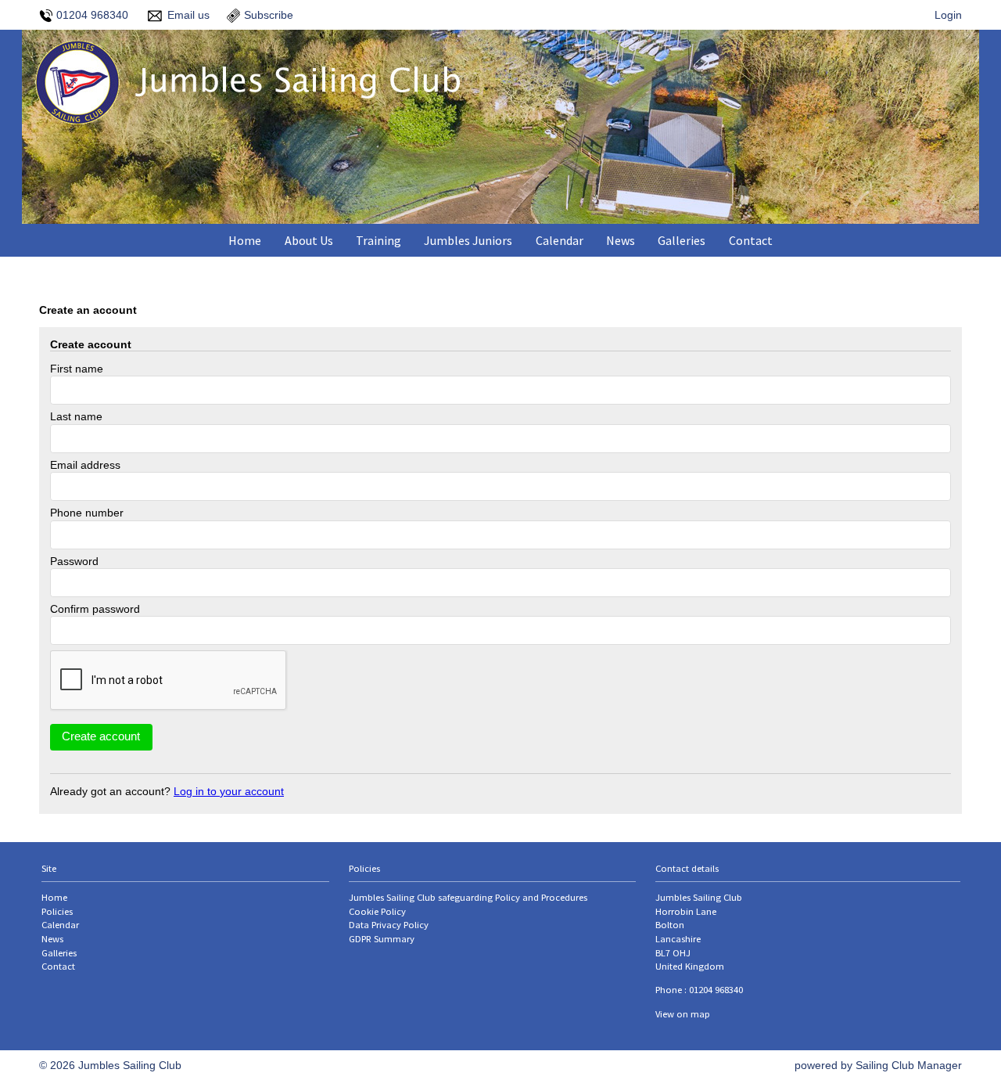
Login (948, 15)
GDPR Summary (381, 939)
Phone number (87, 512)
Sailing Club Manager (909, 1065)
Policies (57, 911)
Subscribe (268, 15)
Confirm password (95, 609)
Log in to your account (229, 791)
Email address (85, 465)
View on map (682, 1014)
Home (244, 240)
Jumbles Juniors (468, 240)
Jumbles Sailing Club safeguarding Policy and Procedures (468, 897)
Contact (751, 240)
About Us (309, 240)
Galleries (681, 240)
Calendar (559, 240)
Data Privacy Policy (389, 925)
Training (378, 240)
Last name (76, 416)
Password (74, 561)
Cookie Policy (377, 911)
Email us (188, 15)
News (620, 240)
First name (76, 368)
